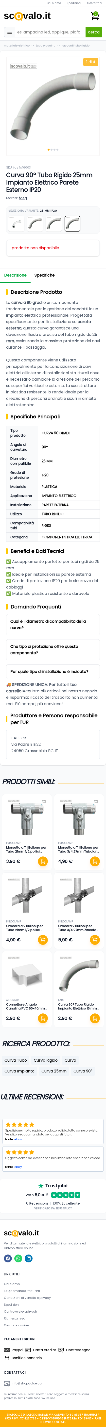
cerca (94, 32)
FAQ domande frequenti (22, 1291)
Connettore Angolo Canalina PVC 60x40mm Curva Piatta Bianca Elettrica (25, 1010)
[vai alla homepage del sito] (53, 1233)
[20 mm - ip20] (35, 224)
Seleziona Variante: (32, 211)
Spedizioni (74, 3)
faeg (23, 198)
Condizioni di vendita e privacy (27, 1298)
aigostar (12, 1000)
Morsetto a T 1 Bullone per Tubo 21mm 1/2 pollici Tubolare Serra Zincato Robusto (26, 853)
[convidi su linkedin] (29, 1258)
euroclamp (13, 843)
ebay (18, 1139)
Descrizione (15, 275)
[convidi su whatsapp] (18, 1258)
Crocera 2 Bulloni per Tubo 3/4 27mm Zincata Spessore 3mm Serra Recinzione (77, 932)
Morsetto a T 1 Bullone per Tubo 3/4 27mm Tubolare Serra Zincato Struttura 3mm (78, 853)
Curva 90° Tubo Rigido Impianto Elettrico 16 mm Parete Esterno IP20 (77, 1008)
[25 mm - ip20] (72, 224)
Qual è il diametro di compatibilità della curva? (48, 625)
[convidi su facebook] (8, 1258)
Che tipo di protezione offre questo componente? (44, 650)
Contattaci (94, 3)
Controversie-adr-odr (20, 1311)
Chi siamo (54, 3)
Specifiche (45, 275)
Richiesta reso (14, 1318)
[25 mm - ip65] (16, 224)
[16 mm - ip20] (54, 224)
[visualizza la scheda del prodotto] (27, 819)
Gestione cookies (17, 1325)
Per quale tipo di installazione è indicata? (49, 671)
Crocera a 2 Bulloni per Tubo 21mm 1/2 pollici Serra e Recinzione (24, 930)
